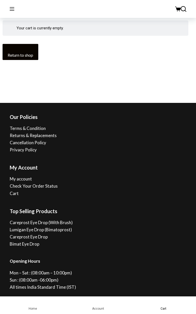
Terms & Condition (28, 128)
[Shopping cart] (178, 9)
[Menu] (12, 9)
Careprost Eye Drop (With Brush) (41, 222)
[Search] (183, 9)
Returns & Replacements (33, 135)
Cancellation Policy (28, 142)
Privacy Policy (23, 149)
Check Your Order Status (34, 186)
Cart (14, 193)
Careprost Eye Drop (29, 236)
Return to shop (20, 55)
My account (21, 179)
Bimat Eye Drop (24, 244)
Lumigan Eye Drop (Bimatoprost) (41, 229)
